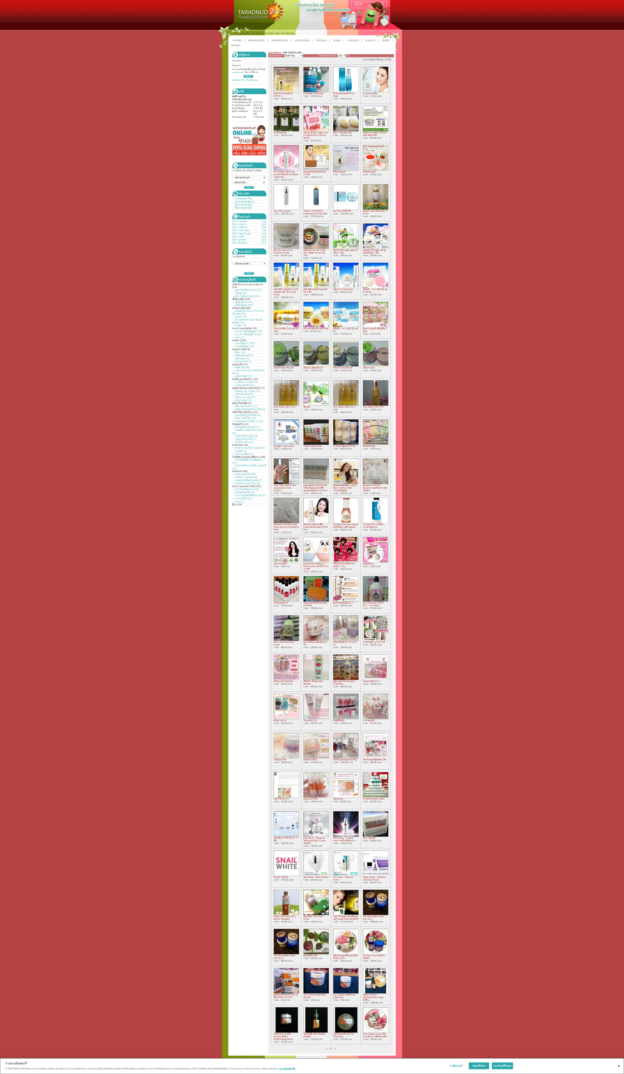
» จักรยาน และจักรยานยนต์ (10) (249, 448)
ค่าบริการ (372, 41)
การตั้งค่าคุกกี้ (456, 1066)
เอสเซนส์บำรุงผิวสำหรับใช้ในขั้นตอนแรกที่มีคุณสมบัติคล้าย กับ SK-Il (315, 488)
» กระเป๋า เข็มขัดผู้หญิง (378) (247, 331)
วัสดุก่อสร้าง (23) (240, 424)
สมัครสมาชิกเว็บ (258, 41)
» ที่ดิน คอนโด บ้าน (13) (245, 406)
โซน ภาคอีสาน (239, 227)
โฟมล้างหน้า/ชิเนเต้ (283, 368)
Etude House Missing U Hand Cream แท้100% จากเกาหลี (315, 566)
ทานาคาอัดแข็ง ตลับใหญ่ (315, 328)
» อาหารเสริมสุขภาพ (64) (246, 489)
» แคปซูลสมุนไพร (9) (243, 492)
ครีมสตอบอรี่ (339, 172)
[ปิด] (618, 1066)
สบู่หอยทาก (368, 563)
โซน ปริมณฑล (239, 243)
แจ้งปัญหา (323, 41)
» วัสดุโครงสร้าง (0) (243, 442)
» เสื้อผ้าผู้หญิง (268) (243, 305)
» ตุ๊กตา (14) (239, 352)
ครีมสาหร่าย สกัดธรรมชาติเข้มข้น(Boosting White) (283, 1036)
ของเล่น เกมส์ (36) (241, 349)
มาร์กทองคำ (369, 720)
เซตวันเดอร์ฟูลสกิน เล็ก (374, 759)
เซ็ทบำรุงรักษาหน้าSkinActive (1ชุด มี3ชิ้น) (373, 997)
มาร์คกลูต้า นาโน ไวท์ (374, 642)
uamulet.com (238, 72)
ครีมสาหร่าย (280, 720)
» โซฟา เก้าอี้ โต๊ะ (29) (244, 418)
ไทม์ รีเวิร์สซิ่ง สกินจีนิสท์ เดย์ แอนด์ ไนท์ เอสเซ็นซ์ (345, 917)
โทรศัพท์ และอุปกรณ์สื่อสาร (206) (248, 457)
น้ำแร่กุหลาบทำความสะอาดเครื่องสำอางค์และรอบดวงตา (286, 174)
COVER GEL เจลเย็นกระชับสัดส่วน (373, 525)
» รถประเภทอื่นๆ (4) (243, 454)
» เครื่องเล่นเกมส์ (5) (243, 355)
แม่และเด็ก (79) (239, 364)
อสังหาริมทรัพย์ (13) (242, 403)
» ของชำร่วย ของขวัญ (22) (246, 483)
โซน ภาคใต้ (238, 236)
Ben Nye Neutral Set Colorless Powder (283, 251)
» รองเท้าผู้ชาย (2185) (244, 343)
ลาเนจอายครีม (370, 93)
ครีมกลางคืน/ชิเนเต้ (313, 368)
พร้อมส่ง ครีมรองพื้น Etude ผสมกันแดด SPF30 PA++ (315, 527)
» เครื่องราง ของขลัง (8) (245, 477)
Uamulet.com (257, 33)
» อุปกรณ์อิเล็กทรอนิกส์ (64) (246, 415)
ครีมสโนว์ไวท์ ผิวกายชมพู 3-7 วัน (343, 564)
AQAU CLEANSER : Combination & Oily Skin (315, 212)
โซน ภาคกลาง (239, 224)
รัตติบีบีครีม (338, 720)
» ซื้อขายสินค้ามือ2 (242, 208)
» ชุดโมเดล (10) (241, 358)
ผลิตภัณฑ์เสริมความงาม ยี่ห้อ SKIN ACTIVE (286, 996)
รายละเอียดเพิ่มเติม (286, 1068)
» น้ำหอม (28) (240, 293)
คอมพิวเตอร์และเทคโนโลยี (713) (248, 388)
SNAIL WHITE (281, 877)
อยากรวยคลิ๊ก (280, 563)
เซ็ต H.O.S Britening (343, 289)
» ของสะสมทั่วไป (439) (244, 474)
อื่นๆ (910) (237, 504)
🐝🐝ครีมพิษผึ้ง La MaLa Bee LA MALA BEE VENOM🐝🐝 (345, 488)
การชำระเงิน (355, 41)
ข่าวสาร (338, 41)
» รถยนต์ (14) (240, 451)
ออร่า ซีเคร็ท (369, 838)
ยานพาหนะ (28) (240, 445)
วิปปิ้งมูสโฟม (280, 759)
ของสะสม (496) (239, 471)
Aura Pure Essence (282, 211)
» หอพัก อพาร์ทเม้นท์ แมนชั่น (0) (249, 409)
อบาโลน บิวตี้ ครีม (342, 211)
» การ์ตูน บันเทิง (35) (243, 385)
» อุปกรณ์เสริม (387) (243, 394)
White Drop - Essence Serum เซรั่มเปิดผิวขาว (344, 839)
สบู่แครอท (338, 799)
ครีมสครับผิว (369, 446)
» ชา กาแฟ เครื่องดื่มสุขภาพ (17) (249, 495)
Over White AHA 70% (373, 407)
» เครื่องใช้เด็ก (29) (242, 376)
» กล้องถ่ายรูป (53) (242, 400)
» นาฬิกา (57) (240, 325)
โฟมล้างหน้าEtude (312, 446)
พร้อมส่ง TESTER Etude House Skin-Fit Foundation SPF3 (286, 527)
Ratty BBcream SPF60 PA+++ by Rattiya (373, 604)
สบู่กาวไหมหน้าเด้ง (342, 132)
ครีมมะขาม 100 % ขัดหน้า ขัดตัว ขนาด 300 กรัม (314, 253)
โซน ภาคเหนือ (239, 221)
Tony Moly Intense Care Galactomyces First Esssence (285, 488)
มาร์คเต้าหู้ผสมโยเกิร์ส (344, 446)
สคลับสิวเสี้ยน (310, 759)
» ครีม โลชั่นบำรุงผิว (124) (246, 296)
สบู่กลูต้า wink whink (284, 446)
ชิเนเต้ (306, 407)
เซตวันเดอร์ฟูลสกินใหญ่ (345, 759)
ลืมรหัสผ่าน (252, 80)
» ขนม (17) (238, 501)
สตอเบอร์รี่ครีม (310, 799)
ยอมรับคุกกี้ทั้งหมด (502, 1066)
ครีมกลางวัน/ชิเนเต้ (342, 368)
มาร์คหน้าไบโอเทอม (313, 93)
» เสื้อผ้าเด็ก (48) (241, 367)
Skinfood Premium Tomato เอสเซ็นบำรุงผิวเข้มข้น (345, 525)
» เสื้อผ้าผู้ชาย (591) (243, 302)
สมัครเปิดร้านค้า (281, 41)
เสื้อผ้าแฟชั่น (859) (241, 299)
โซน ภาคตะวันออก (241, 233)
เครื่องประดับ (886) (241, 308)
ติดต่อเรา (235, 45)
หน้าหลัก (239, 41)
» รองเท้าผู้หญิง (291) (243, 346)
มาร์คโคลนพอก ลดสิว (374, 799)
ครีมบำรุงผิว (369, 368)
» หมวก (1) (238, 337)
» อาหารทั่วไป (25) (242, 498)
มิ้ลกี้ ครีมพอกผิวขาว (343, 603)
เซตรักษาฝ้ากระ (281, 799)
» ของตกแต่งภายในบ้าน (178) (248, 421)
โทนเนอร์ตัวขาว (371, 681)
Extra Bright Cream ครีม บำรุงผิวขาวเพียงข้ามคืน (375, 1035)
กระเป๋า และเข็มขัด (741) (244, 328)
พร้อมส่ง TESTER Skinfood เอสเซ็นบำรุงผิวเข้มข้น (375, 488)
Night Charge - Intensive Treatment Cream (374, 878)
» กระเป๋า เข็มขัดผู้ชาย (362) (247, 334)
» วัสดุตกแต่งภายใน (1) (244, 439)
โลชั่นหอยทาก (281, 603)
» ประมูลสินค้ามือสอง (244, 201)
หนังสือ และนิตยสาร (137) (245, 379)
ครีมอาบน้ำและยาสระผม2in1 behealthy (285, 917)
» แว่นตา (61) (240, 316)
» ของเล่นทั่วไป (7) (242, 361)
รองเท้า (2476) (239, 340)
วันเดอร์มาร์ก (310, 720)
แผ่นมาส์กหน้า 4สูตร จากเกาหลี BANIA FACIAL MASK (315, 135)
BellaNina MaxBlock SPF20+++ (283, 94)
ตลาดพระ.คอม (272, 33)
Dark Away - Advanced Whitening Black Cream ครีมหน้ (314, 840)
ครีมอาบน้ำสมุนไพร (283, 681)
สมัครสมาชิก (238, 80)
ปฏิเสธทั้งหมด (479, 1066)
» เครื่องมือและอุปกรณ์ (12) (246, 427)
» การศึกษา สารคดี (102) (245, 382)
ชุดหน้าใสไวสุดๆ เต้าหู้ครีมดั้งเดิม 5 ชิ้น (374, 251)
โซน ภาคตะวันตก (241, 230)
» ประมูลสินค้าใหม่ (242, 198)
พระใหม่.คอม (287, 33)
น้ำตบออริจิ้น (280, 132)
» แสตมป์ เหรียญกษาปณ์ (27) (247, 480)
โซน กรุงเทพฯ (239, 240)
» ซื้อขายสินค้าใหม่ (242, 205)
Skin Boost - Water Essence (316, 877)
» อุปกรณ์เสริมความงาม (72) (247, 290)
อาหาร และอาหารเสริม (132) (246, 486)
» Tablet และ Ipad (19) (244, 397)
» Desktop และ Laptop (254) (246, 391)
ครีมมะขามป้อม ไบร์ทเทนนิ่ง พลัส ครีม (375, 133)
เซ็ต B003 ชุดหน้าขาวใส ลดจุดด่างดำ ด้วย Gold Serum (286, 292)
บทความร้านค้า (303, 41)
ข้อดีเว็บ (387, 41)
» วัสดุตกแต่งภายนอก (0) (245, 436)
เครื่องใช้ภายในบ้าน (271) (245, 412)
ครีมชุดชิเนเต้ (310, 955)
